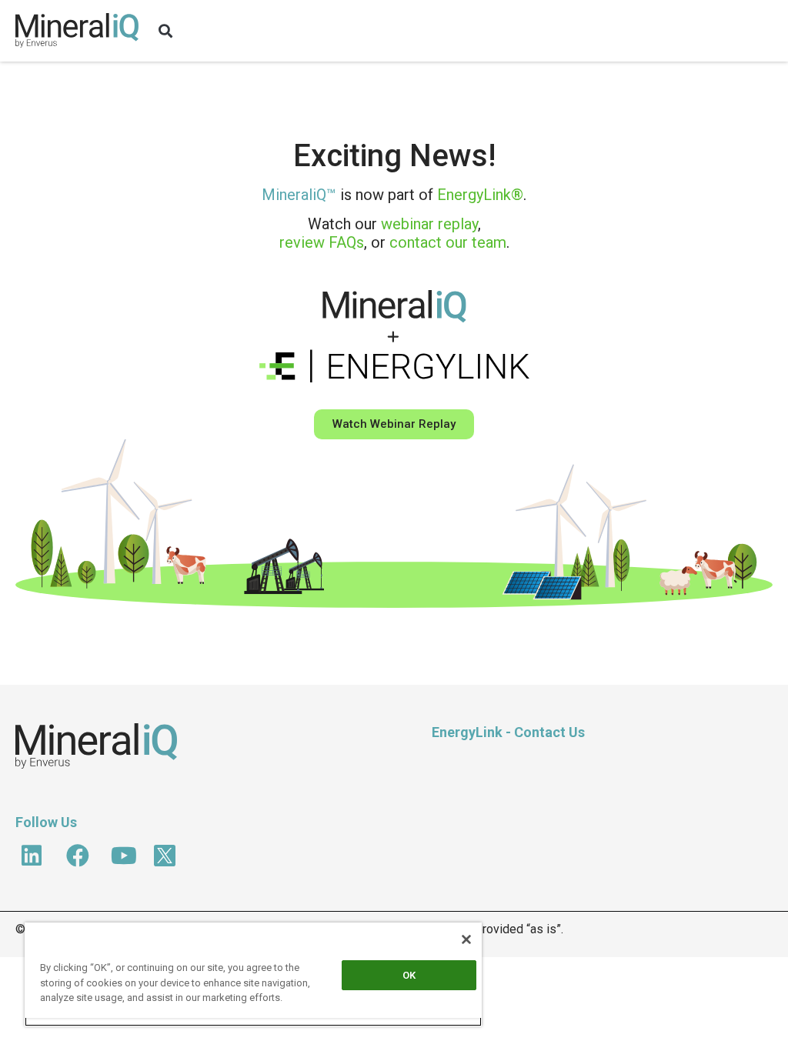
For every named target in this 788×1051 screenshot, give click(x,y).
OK (409, 975)
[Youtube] (124, 855)
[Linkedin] (31, 855)
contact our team (447, 242)
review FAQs (321, 242)
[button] (165, 30)
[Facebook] (78, 855)
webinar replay (429, 224)
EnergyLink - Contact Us (508, 732)
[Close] (466, 939)
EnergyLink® (480, 194)
